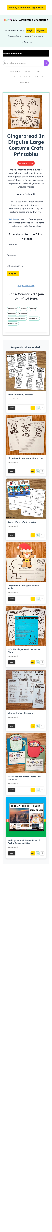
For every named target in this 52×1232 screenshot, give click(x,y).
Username (12, 244)
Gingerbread (12, 323)
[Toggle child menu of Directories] (20, 36)
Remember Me (15, 266)
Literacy (23, 308)
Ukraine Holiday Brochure (20, 713)
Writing (33, 308)
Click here (13, 219)
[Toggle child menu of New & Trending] (42, 36)
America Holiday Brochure (20, 394)
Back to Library (27, 163)
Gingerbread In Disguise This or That (26, 458)
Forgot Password (26, 285)
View (12, 408)
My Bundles (26, 42)
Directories (13, 36)
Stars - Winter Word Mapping (22, 522)
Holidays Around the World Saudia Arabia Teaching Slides (24, 841)
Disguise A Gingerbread (16, 318)
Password (11, 255)
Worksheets (12, 308)
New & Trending (32, 36)
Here (33, 298)
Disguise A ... (33, 318)
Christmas (12, 313)
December (23, 313)
